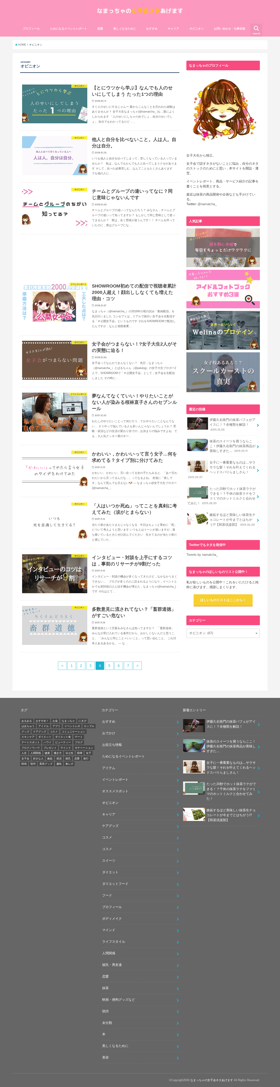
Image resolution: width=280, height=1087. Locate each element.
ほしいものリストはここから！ (223, 600)
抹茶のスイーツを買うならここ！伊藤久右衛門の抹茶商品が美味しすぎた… (233, 446)
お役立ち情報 (112, 744)
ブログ (79, 742)
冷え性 (69, 753)
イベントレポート (115, 779)
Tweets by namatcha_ (202, 554)
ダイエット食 (63, 736)
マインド (65, 747)
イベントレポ (72, 726)
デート (79, 736)
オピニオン (196, 28)
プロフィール (31, 28)
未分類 (107, 1023)
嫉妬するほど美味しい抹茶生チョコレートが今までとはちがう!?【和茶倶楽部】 (233, 519)
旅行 (86, 758)
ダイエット (44, 736)
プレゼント (50, 747)
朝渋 (33, 763)
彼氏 (68, 758)
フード (107, 895)
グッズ (25, 731)
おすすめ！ (42, 720)
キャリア (173, 28)
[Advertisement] (99, 255)
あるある (26, 720)
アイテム (108, 768)
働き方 (58, 753)
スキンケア (28, 736)
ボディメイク (112, 918)
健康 (47, 753)
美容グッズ (45, 763)
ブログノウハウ (30, 747)
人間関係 (35, 753)
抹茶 (105, 988)
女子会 (25, 758)
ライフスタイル (113, 941)
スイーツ (108, 860)
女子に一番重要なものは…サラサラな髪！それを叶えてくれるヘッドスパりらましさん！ (222, 470)
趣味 (59, 763)
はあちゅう (28, 726)
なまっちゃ (68, 720)
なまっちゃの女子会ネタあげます (211, 1080)
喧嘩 (79, 753)
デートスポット (30, 742)
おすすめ (152, 28)
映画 (24, 763)
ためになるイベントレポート (68, 28)
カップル (89, 726)
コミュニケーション (73, 731)
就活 (59, 758)
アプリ (56, 726)
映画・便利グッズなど (118, 999)
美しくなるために (124, 28)
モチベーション (84, 747)
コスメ (54, 731)
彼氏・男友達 (112, 965)
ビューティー (63, 742)
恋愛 (100, 28)
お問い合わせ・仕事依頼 (229, 28)
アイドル (43, 726)
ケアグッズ (39, 731)
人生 (24, 753)
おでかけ (108, 733)
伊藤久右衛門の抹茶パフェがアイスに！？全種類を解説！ (233, 424)
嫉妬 (49, 758)
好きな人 (38, 758)
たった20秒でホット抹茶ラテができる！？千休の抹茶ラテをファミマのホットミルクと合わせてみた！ (221, 496)
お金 (55, 720)
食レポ (69, 763)
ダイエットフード (115, 884)
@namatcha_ (207, 204)
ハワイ (47, 742)
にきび (82, 720)
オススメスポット (115, 791)
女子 (88, 753)
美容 (105, 1057)
